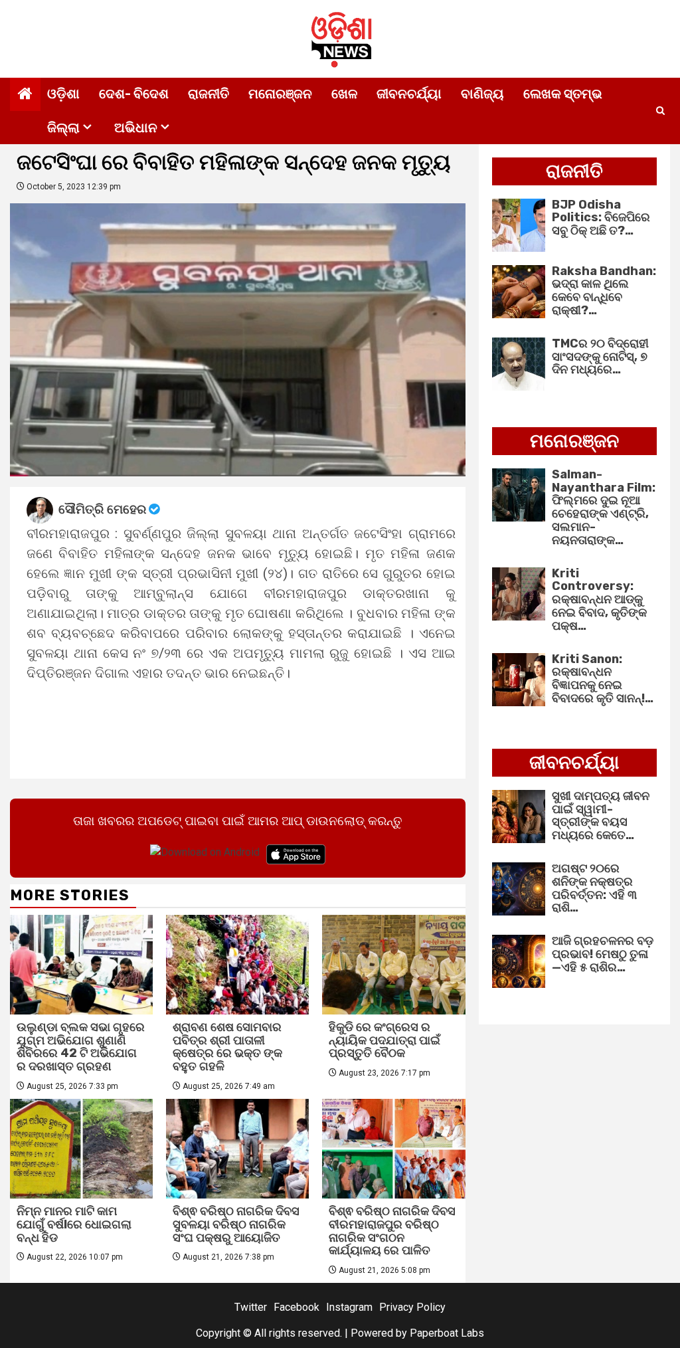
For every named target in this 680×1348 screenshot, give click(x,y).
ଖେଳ (344, 94)
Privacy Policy (412, 1307)
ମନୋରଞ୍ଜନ (280, 94)
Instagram (349, 1307)
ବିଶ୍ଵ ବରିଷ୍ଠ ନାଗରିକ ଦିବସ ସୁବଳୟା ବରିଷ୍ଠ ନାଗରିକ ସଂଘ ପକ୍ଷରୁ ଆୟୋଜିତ (236, 1224)
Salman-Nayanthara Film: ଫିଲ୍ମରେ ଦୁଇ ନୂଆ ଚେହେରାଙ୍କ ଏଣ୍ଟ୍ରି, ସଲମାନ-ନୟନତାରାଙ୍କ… (603, 507)
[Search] (660, 111)
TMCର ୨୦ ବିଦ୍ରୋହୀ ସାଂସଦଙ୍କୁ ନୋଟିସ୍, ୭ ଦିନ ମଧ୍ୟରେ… (600, 356)
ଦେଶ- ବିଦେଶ (134, 94)
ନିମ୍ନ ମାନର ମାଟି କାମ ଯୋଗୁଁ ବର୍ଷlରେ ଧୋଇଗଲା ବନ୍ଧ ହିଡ (74, 1224)
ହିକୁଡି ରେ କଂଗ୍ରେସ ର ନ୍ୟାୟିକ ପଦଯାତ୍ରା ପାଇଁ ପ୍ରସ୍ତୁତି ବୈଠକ (384, 1040)
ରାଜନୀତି (208, 94)
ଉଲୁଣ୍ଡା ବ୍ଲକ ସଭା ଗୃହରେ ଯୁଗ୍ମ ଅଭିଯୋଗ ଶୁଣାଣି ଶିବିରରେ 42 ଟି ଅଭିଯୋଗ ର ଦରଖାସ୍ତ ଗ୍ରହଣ (81, 1047)
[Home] (25, 95)
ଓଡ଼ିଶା (63, 94)
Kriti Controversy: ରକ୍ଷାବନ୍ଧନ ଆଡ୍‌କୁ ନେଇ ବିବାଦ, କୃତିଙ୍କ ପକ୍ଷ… (599, 599)
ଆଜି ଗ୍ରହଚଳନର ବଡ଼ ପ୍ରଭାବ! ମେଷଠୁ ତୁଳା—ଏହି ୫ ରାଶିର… (602, 954)
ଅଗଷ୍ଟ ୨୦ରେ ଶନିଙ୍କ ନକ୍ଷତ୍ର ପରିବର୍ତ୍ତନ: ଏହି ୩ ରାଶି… (594, 888)
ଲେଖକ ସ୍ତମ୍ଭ (562, 94)
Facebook (296, 1307)
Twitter (250, 1307)
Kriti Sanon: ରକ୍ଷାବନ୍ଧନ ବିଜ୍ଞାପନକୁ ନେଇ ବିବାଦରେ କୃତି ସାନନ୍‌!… (602, 679)
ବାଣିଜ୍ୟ (482, 94)
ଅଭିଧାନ (135, 128)
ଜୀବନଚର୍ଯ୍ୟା (409, 94)
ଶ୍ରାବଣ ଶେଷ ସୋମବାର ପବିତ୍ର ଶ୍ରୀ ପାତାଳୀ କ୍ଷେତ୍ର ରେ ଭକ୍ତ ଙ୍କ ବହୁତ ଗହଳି (227, 1047)
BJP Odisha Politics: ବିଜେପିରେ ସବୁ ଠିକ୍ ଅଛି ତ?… (601, 218)
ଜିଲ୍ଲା (63, 128)
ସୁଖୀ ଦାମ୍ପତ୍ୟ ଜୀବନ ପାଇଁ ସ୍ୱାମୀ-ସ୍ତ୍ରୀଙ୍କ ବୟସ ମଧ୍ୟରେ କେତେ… (600, 815)
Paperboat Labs (447, 1333)
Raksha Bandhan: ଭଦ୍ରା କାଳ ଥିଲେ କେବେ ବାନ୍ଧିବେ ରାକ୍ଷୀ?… (604, 291)
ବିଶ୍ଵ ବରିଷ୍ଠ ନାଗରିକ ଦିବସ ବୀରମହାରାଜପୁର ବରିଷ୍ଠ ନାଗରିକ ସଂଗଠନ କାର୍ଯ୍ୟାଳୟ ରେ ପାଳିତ (392, 1231)
